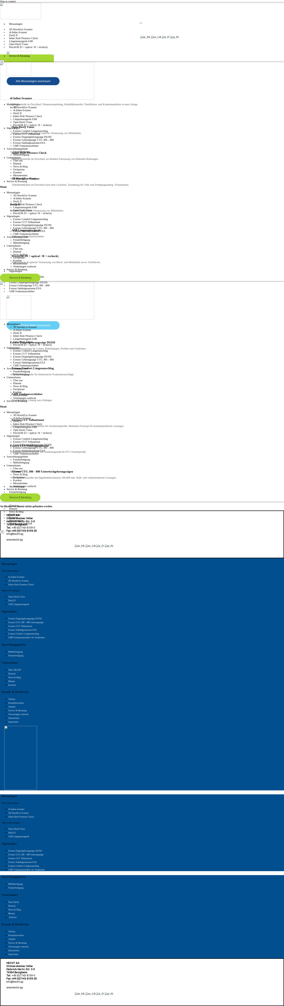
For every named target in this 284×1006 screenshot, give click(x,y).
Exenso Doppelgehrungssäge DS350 (32, 137)
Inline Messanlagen (10, 571)
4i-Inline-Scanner (22, 110)
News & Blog (20, 166)
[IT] (166, 37)
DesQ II (17, 113)
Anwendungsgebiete (17, 148)
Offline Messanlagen (11, 590)
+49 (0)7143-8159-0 (23, 527)
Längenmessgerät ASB (25, 119)
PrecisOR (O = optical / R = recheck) (28, 47)
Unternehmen (14, 157)
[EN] (156, 37)
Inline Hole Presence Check (27, 116)
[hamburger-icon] (141, 23)
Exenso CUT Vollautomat (26, 134)
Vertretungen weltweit (24, 178)
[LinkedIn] (19, 42)
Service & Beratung (19, 55)
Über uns (18, 160)
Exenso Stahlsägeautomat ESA (29, 142)
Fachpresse (19, 169)
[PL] (174, 37)
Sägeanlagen (15, 271)
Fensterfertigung (21, 151)
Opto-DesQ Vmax (22, 122)
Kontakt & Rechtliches (15, 692)
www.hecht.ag (14, 539)
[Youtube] (14, 42)
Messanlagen (16, 24)
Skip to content (8, 1)
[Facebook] (9, 42)
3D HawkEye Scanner (25, 107)
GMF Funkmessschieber (26, 145)
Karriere (17, 172)
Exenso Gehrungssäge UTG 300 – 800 (33, 139)
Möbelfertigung (21, 154)
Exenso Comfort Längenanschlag (30, 131)
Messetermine (20, 175)
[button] (142, 187)
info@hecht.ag (14, 533)
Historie (17, 163)
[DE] (145, 37)
